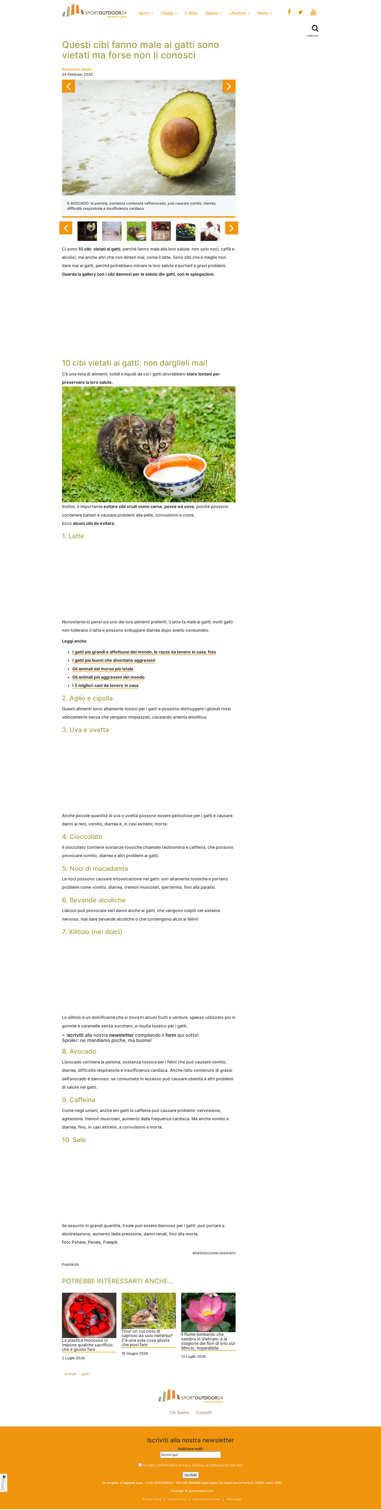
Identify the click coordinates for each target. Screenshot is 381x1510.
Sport (144, 13)
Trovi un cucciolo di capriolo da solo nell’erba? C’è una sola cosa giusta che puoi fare (147, 1338)
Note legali (233, 1499)
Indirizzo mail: (190, 1448)
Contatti (204, 1412)
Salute (212, 13)
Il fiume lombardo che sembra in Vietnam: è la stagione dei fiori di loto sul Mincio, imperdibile (208, 1341)
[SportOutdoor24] (190, 1395)
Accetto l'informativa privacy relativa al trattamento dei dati (193, 1465)
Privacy (3, 1485)
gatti (85, 1374)
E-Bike (191, 13)
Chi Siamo (179, 1412)
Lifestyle (238, 13)
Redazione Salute (76, 69)
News (263, 13)
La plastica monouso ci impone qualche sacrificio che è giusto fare (87, 1345)
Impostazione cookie (190, 1424)
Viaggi (167, 13)
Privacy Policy (152, 1499)
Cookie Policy (177, 1499)
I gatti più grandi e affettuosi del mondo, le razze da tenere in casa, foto (144, 652)
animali (70, 1374)
